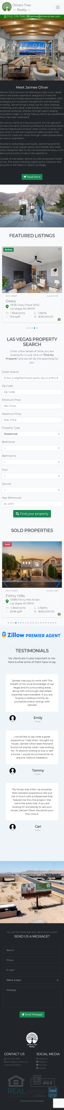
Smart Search (10, 371)
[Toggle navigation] (57, 7)
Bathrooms (9, 455)
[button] (27, 328)
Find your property (33, 514)
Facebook (42, 1062)
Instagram (43, 1058)
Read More (33, 176)
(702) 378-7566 (15, 16)
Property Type (11, 427)
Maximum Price (11, 413)
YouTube (43, 1065)
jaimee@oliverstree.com (45, 16)
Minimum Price (11, 399)
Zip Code (7, 385)
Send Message (33, 1014)
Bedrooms (8, 441)
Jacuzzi (6, 483)
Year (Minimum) (11, 497)
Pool (5, 469)
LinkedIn (42, 1068)
